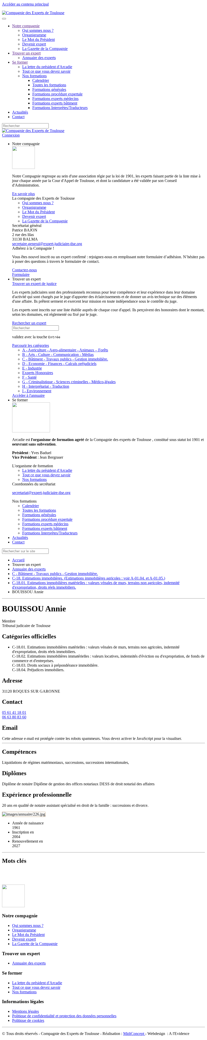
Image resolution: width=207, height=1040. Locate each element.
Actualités (20, 112)
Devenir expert (34, 44)
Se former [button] (20, 400)
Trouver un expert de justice (34, 283)
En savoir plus (23, 194)
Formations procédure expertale (57, 94)
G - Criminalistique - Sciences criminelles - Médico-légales (69, 382)
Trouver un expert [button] (26, 279)
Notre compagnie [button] (26, 144)
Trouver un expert (26, 53)
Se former (20, 62)
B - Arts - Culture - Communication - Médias (58, 354)
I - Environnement (36, 391)
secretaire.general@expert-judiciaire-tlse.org (47, 244)
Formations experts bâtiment (54, 103)
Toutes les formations (49, 85)
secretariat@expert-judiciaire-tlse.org (41, 492)
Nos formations (34, 76)
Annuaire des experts (39, 58)
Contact (18, 117)
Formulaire (21, 274)
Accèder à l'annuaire (28, 395)
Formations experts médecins (55, 98)
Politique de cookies (28, 1020)
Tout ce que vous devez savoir (46, 71)
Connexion (11, 135)
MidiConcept (134, 1033)
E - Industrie (32, 368)
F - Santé (29, 377)
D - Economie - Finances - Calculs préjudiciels (59, 363)
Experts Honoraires (37, 373)
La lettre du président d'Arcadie (47, 67)
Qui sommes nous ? (38, 30)
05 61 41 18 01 (14, 712)
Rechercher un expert (29, 323)
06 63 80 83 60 (14, 717)
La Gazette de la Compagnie (45, 48)
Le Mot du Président (38, 39)
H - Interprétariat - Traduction (45, 386)
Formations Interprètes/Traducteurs (60, 108)
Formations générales (49, 89)
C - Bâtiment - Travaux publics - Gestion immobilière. (65, 359)
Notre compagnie (26, 26)
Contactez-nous (24, 270)
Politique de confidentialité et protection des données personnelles (64, 1016)
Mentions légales (25, 1011)
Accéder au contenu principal (25, 4)
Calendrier (40, 80)
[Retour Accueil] (33, 13)
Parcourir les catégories (30, 345)
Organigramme (34, 35)
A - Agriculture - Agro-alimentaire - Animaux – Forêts (65, 350)
